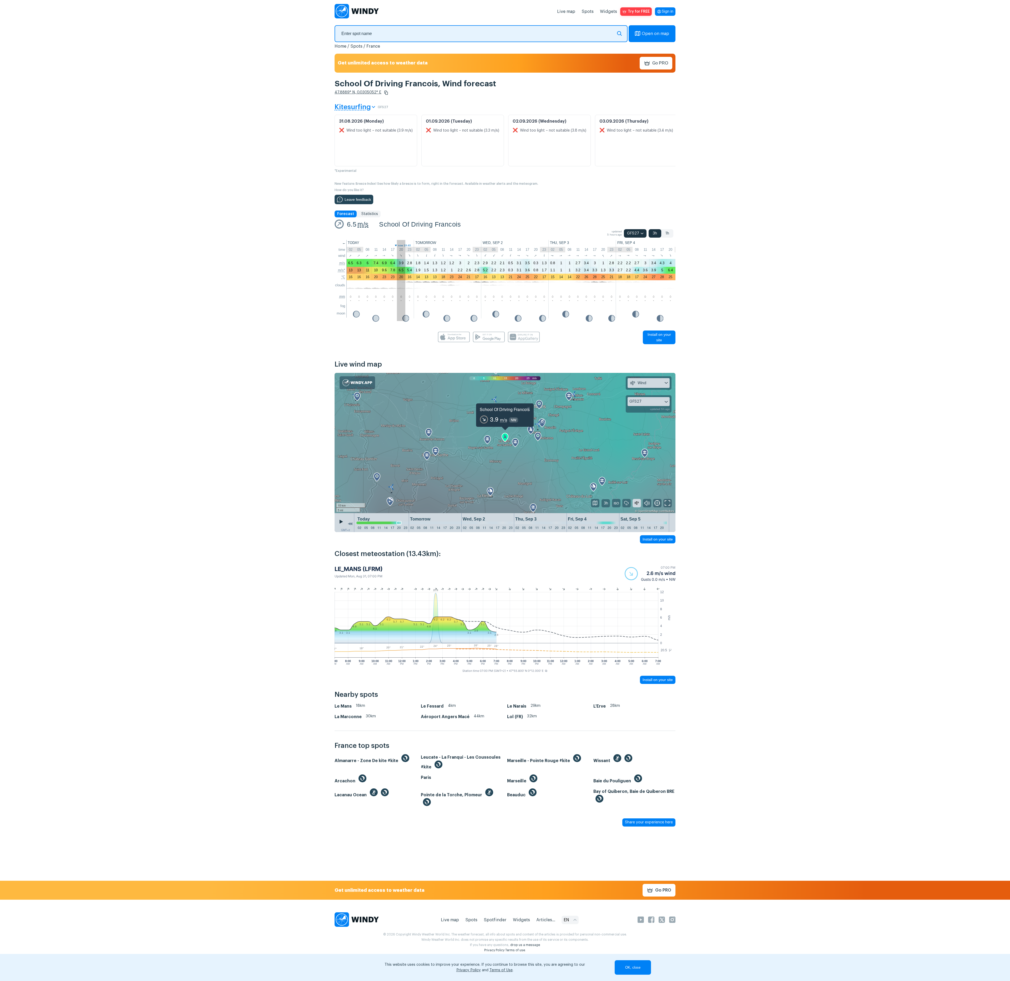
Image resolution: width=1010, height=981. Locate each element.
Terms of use (515, 950)
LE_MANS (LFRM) (359, 568)
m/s (362, 224)
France (373, 46)
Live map (566, 11)
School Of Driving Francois (420, 224)
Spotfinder (495, 920)
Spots (588, 11)
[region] (504, 443)
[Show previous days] (350, 524)
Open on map (655, 34)
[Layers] (595, 503)
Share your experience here (649, 822)
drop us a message (525, 945)
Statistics (369, 214)
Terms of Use (501, 970)
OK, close (632, 967)
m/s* (341, 270)
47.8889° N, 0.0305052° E (358, 92)
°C (343, 277)
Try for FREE (639, 11)
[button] (386, 92)
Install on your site (659, 337)
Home (340, 46)
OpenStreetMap (648, 511)
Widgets (608, 11)
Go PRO (660, 63)
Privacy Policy (494, 950)
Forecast (345, 214)
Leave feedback (358, 199)
